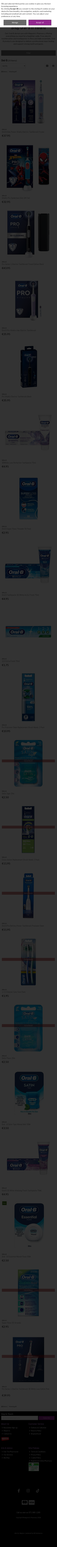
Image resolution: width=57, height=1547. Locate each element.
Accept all (40, 22)
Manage (15, 22)
